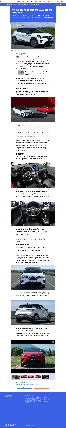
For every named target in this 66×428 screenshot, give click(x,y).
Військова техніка (30, 4)
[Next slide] (53, 357)
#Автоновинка (32, 384)
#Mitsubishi (38, 384)
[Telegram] (13, 425)
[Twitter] (8, 425)
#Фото (27, 384)
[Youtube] (11, 425)
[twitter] (22, 54)
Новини (19, 4)
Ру (60, 4)
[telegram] (17, 54)
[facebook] (19, 54)
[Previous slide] (13, 357)
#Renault (23, 384)
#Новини (18, 384)
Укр (57, 4)
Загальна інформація (47, 411)
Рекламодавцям (46, 413)
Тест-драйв (24, 4)
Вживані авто (36, 4)
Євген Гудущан (22, 56)
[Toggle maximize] (53, 341)
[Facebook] (6, 425)
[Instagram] (15, 425)
